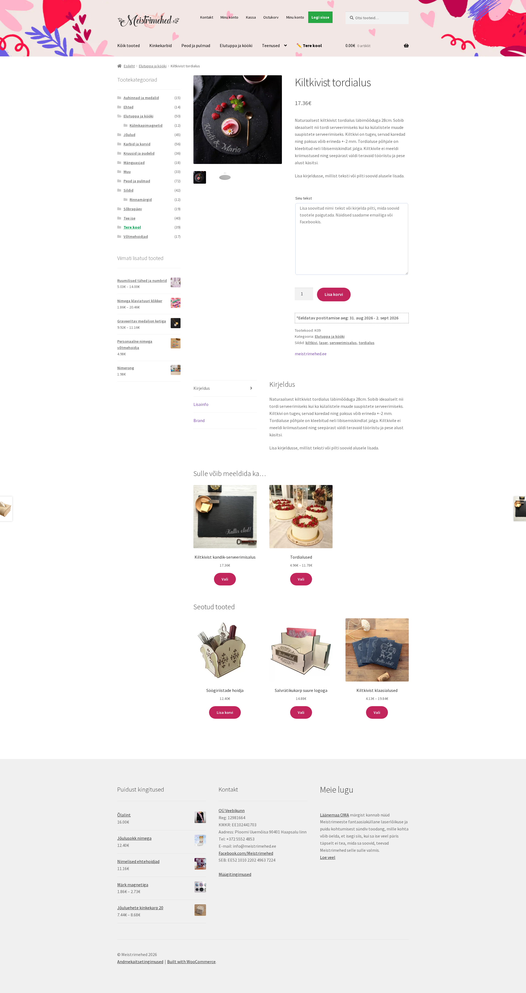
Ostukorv (271, 17)
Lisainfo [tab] (200, 404)
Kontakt (206, 17)
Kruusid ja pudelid (139, 153)
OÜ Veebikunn (232, 810)
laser (323, 342)
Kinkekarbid (160, 45)
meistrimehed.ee (311, 353)
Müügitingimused (235, 874)
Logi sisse (320, 17)
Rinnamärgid (141, 199)
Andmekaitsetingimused (140, 961)
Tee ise (129, 218)
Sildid (128, 190)
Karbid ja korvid (137, 144)
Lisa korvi (334, 294)
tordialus (367, 342)
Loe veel (327, 857)
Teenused (271, 45)
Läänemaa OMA (334, 815)
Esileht (129, 65)
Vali (225, 579)
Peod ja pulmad (195, 45)
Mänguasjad (134, 162)
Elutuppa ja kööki (236, 45)
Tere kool (132, 227)
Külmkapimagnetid (146, 125)
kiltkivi (311, 342)
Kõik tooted (128, 45)
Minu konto (229, 17)
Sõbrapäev (133, 208)
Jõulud (129, 134)
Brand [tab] (199, 420)
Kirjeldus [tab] (201, 388)
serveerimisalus (343, 342)
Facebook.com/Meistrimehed (246, 853)
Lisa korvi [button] (225, 712)
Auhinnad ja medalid (141, 97)
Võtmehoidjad (136, 236)
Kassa (251, 17)
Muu (127, 171)
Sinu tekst (303, 198)
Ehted (128, 107)
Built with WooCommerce (191, 961)
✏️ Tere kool (309, 45)
